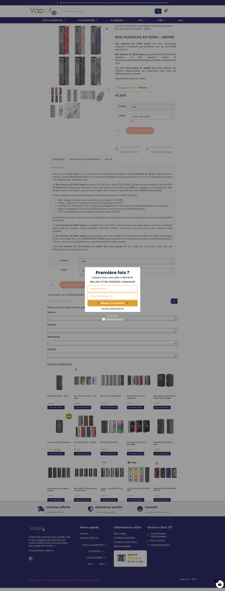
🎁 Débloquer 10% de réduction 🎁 (112, 303)
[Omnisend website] (112, 318)
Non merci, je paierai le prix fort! (112, 309)
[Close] (137, 270)
